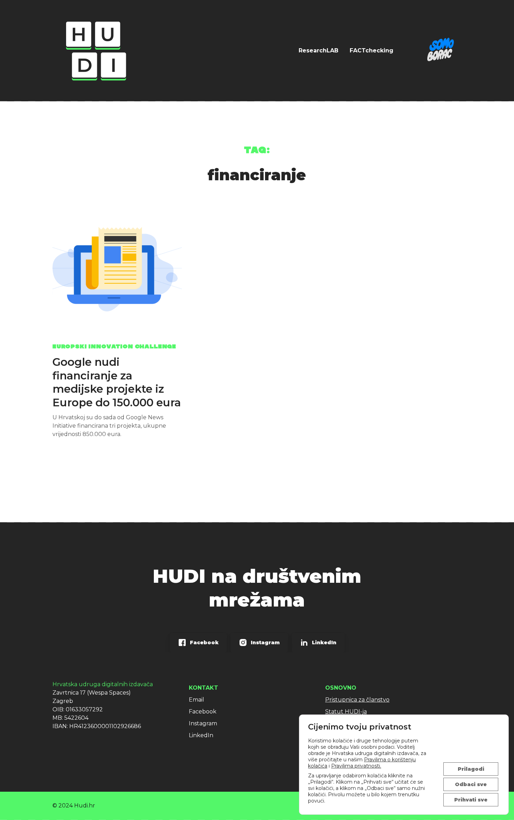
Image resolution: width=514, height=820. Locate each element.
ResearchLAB (318, 50)
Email (196, 699)
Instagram (203, 723)
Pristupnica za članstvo (357, 699)
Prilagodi (471, 769)
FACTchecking (371, 50)
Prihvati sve (470, 800)
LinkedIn (201, 735)
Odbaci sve (471, 784)
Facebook (202, 711)
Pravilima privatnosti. (356, 766)
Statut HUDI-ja (346, 711)
